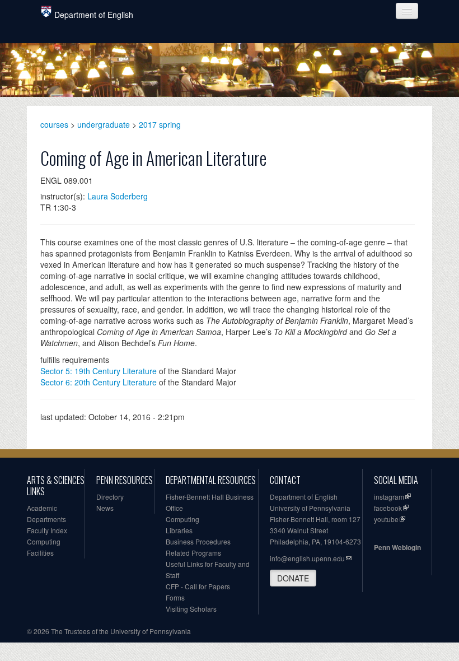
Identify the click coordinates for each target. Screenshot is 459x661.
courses (54, 124)
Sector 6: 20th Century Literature (98, 382)
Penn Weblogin (397, 547)
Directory (110, 496)
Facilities (40, 552)
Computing (43, 541)
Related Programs (193, 552)
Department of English (93, 14)
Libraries (179, 530)
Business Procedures (198, 541)
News (105, 508)
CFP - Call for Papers (198, 586)
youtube (386, 519)
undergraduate (103, 124)
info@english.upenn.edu (307, 558)
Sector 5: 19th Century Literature (98, 370)
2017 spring (160, 124)
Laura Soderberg (117, 196)
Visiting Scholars (191, 608)
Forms (175, 597)
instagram (389, 496)
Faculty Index (47, 530)
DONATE (293, 578)
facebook (388, 508)
